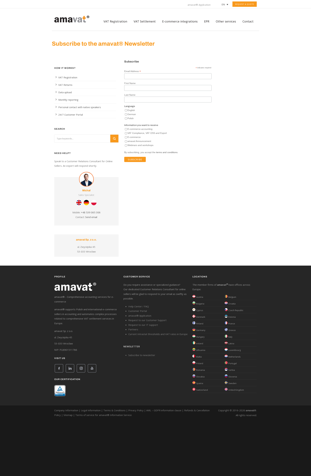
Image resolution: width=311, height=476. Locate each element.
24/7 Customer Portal (70, 114)
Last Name (129, 95)
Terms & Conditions (114, 410)
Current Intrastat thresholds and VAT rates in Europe (158, 334)
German (131, 114)
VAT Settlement (145, 21)
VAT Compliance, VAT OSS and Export (147, 133)
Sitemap (68, 415)
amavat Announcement (139, 141)
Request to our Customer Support (147, 320)
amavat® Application (199, 4)
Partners (133, 329)
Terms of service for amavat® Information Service (103, 415)
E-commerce (134, 137)
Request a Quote (244, 4)
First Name (130, 83)
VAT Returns (65, 84)
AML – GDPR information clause (163, 410)
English (131, 110)
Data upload (65, 92)
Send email (91, 217)
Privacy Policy (136, 410)
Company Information (66, 410)
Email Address (132, 71)
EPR (206, 21)
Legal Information (91, 410)
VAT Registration (67, 77)
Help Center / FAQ (138, 306)
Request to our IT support (143, 324)
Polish (130, 118)
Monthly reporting (68, 99)
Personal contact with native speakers (79, 107)
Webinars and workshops (140, 145)
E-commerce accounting (139, 129)
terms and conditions (167, 152)
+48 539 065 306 (90, 212)
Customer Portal (137, 311)
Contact (247, 21)
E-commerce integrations (180, 21)
